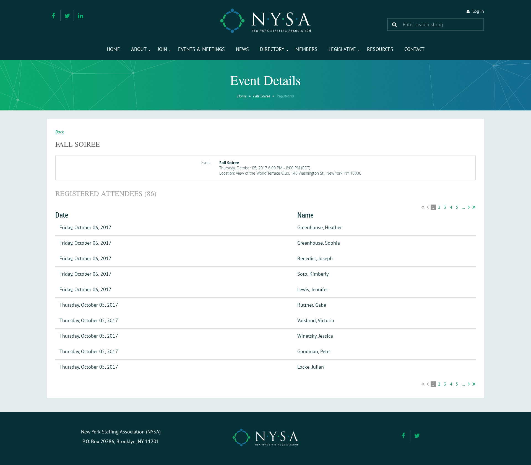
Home (241, 96)
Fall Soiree (261, 96)
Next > (469, 207)
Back (59, 132)
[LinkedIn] (80, 15)
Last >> (474, 207)
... (463, 207)
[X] (67, 15)
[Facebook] (53, 15)
